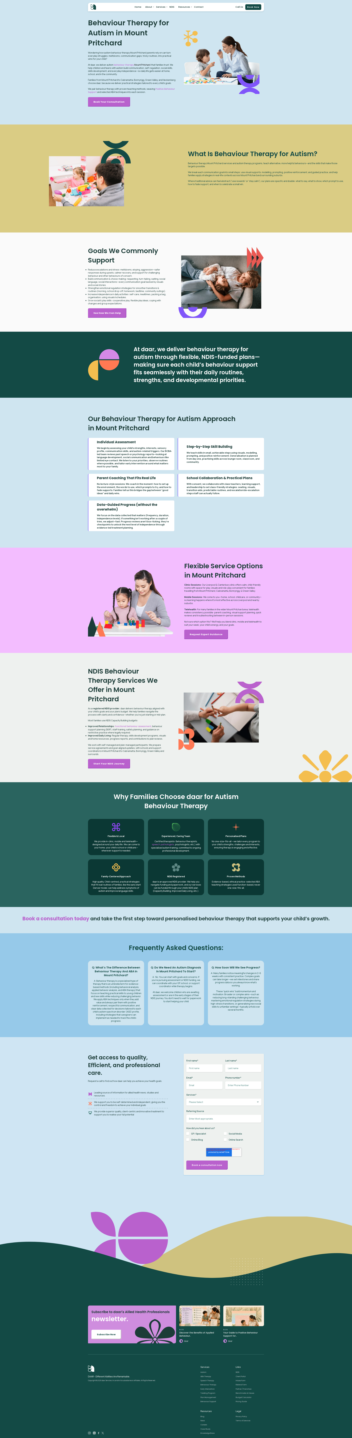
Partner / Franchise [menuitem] (243, 1389)
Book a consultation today (56, 918)
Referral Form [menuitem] (241, 1385)
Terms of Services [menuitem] (243, 1420)
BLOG (181, 1330)
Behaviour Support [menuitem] (208, 1401)
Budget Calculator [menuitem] (243, 1397)
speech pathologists (163, 844)
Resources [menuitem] (184, 7)
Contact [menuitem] (199, 7)
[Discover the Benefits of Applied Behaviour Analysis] (199, 1316)
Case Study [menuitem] (205, 1429)
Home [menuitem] (138, 7)
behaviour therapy (124, 64)
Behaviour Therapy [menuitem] (208, 1385)
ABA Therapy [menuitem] (205, 1376)
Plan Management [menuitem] (208, 1397)
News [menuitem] (202, 1420)
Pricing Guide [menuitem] (241, 1401)
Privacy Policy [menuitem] (241, 1416)
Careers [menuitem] (203, 1425)
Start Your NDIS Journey (109, 763)
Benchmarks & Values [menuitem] (245, 1393)
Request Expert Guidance (206, 634)
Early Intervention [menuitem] (207, 1389)
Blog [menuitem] (202, 1416)
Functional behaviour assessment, (133, 726)
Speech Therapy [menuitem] (207, 1380)
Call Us (239, 7)
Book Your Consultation (109, 101)
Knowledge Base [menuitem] (207, 1433)
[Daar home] (93, 7)
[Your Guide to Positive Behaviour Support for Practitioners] (243, 1316)
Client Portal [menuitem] (241, 1376)
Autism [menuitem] (203, 1372)
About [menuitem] (148, 7)
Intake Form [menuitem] (240, 1380)
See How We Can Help (107, 313)
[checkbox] (223, 1138)
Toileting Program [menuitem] (207, 1393)
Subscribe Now (106, 1334)
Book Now (253, 7)
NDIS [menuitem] (171, 7)
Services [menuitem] (160, 7)
